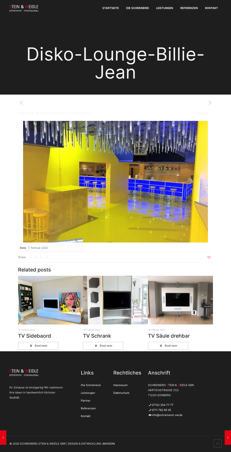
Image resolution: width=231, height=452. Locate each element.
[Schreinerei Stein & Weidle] (23, 8)
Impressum (120, 385)
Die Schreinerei (91, 385)
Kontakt (85, 416)
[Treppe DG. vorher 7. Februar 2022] (3, 437)
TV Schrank (97, 336)
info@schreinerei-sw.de (167, 415)
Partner (86, 400)
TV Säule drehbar (169, 336)
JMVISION (108, 443)
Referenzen (88, 408)
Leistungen (88, 393)
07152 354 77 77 (162, 405)
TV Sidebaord (34, 336)
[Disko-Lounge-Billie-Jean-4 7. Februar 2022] (228, 437)
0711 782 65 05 (161, 410)
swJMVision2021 (50, 113)
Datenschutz (121, 393)
